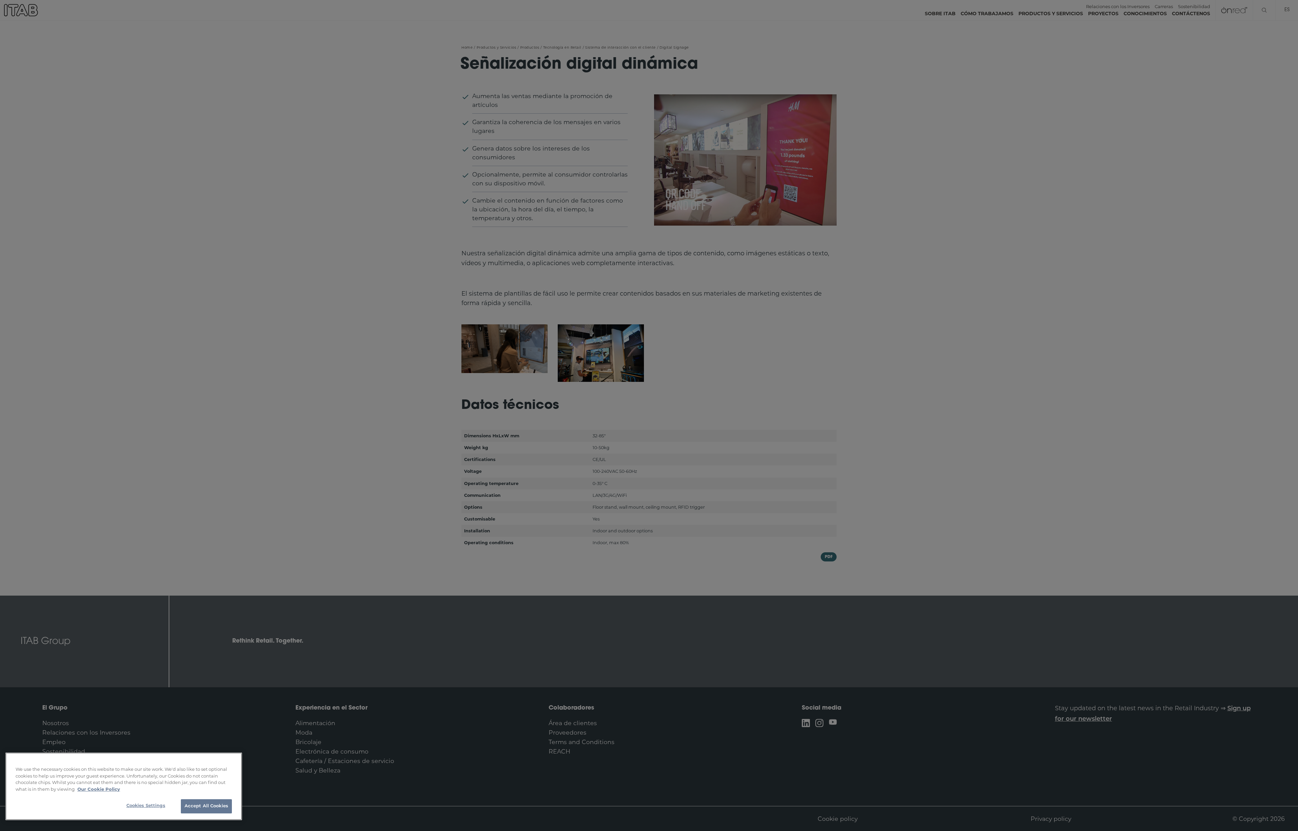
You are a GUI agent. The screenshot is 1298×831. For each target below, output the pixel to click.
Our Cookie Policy (98, 789)
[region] (123, 786)
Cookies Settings (145, 806)
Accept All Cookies (206, 806)
